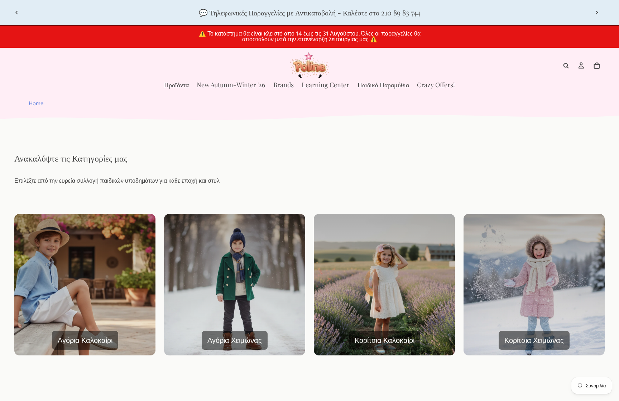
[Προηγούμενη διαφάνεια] (17, 12)
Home (36, 103)
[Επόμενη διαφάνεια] (597, 12)
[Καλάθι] (597, 66)
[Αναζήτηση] (566, 66)
